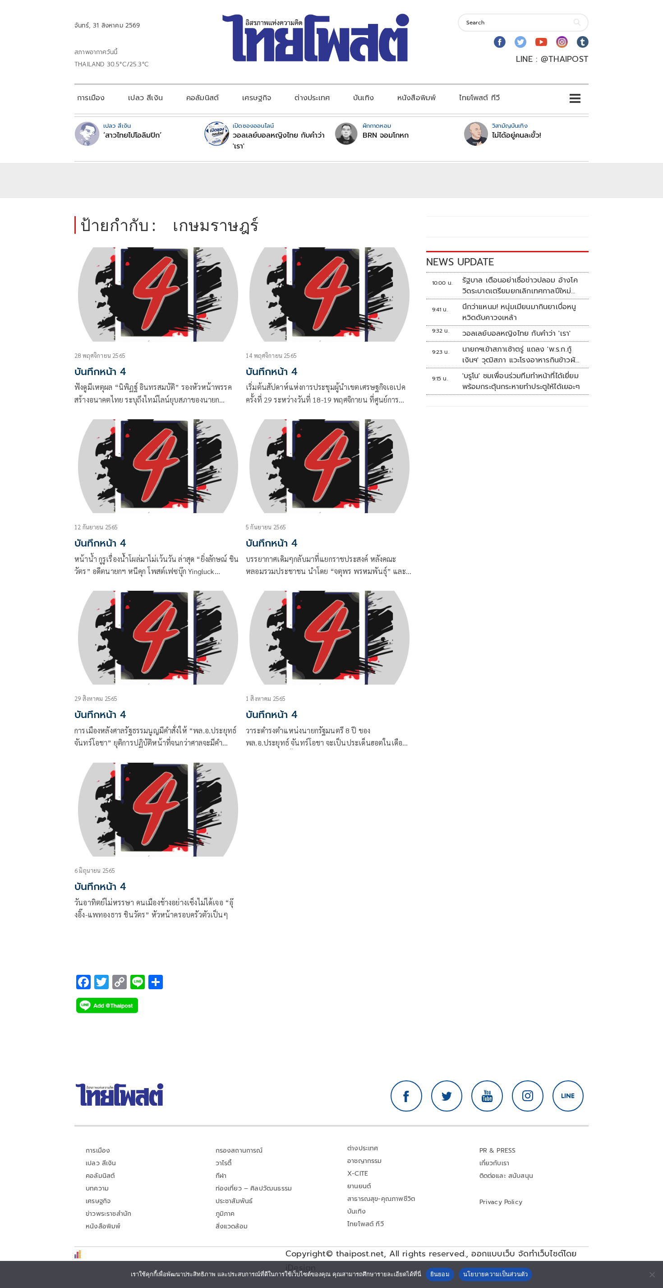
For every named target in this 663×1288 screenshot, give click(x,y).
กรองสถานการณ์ (239, 1150)
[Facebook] (499, 42)
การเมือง (91, 98)
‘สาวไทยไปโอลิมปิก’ (132, 135)
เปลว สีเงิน (145, 98)
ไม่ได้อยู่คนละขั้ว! (516, 135)
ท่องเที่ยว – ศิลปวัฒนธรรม (254, 1188)
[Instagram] (562, 42)
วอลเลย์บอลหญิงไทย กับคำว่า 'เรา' (279, 141)
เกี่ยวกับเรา (494, 1163)
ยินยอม (440, 1274)
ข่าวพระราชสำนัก (108, 1214)
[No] (651, 1274)
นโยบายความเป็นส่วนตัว (495, 1274)
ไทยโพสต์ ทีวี (479, 98)
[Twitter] (520, 42)
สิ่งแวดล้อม (232, 1226)
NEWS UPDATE (460, 262)
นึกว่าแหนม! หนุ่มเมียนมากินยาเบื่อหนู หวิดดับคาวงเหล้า (519, 312)
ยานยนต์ (359, 1186)
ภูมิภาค (225, 1214)
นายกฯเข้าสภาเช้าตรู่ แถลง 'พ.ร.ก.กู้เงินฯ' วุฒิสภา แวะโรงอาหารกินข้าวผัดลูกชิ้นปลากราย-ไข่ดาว (521, 355)
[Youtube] (541, 42)
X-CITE (357, 1173)
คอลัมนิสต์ (202, 98)
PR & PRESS (497, 1150)
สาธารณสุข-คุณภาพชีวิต (381, 1199)
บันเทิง (363, 98)
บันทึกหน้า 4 (100, 371)
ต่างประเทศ (312, 98)
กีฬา (221, 1176)
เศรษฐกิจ (256, 98)
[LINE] (568, 1096)
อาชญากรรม (364, 1161)
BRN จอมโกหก (386, 135)
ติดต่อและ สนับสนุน (506, 1176)
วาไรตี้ (224, 1163)
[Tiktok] (582, 42)
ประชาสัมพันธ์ (234, 1201)
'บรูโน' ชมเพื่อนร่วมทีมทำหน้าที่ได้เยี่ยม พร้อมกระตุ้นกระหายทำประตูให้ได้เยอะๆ (521, 381)
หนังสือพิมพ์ (416, 98)
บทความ (97, 1188)
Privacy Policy (501, 1202)
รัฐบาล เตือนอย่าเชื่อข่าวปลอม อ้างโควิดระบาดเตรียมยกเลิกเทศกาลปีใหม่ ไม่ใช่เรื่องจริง (520, 286)
